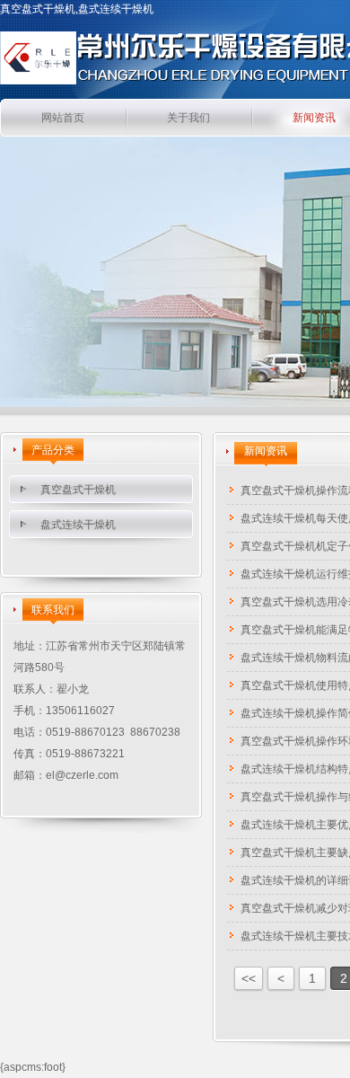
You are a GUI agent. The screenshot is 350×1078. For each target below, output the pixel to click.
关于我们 (188, 117)
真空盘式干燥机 (78, 489)
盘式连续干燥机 (78, 524)
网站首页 (62, 117)
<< (248, 978)
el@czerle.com (82, 775)
